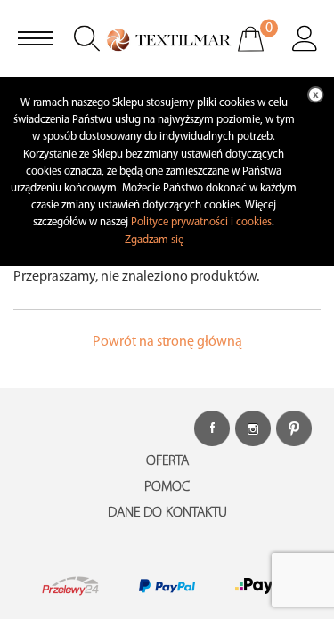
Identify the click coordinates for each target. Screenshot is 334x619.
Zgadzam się (154, 240)
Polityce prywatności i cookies (201, 222)
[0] (262, 51)
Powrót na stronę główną (167, 342)
